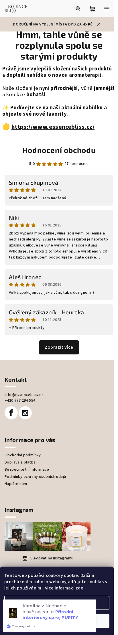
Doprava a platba (20, 462)
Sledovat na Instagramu (52, 558)
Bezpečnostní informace (27, 469)
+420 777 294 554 (20, 400)
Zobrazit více (59, 347)
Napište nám (16, 484)
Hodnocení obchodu (59, 149)
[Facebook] (11, 412)
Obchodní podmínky (23, 455)
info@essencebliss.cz (24, 395)
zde (79, 588)
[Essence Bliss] (10, 127)
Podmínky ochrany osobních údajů (35, 477)
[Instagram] (25, 412)
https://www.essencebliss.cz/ (53, 127)
